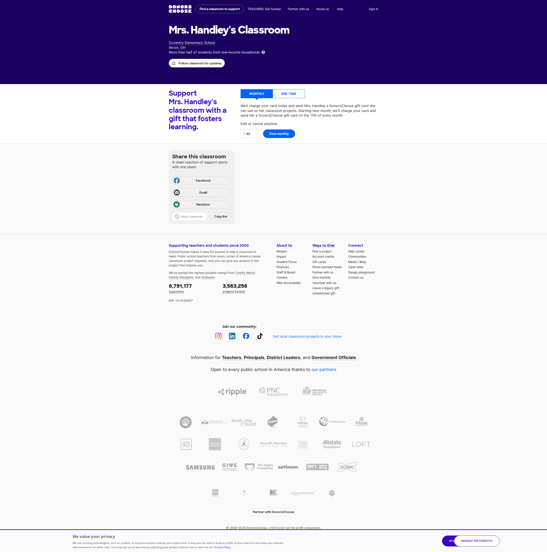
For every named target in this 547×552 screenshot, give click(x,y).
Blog (363, 262)
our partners (324, 369)
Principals (254, 357)
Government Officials (334, 357)
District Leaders (283, 357)
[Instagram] (218, 336)
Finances (282, 267)
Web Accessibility (288, 283)
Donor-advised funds (327, 267)
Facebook (203, 181)
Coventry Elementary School (192, 42)
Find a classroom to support (220, 9)
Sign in (373, 9)
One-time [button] (288, 93)
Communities (357, 256)
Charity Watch (245, 273)
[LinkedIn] (232, 336)
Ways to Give (323, 245)
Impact (281, 256)
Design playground (361, 272)
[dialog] (273, 540)
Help (340, 9)
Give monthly (321, 277)
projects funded (235, 288)
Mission (281, 251)
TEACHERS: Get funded (264, 9)
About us (322, 9)
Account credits (323, 256)
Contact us (355, 277)
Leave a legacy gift (325, 288)
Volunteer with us (324, 283)
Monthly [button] (256, 93)
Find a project (322, 251)
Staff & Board (285, 272)
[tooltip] (263, 51)
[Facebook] (246, 336)
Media (352, 262)
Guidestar (208, 277)
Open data (355, 267)
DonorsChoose (180, 9)
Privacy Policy (222, 547)
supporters (180, 288)
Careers (281, 277)
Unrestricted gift (323, 293)
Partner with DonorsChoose (273, 512)
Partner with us (298, 9)
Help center (356, 251)
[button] (197, 63)
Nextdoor (203, 204)
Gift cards (319, 262)
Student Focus (286, 262)
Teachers (231, 357)
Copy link (220, 216)
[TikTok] (260, 336)
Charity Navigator (181, 277)
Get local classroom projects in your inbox (307, 336)
